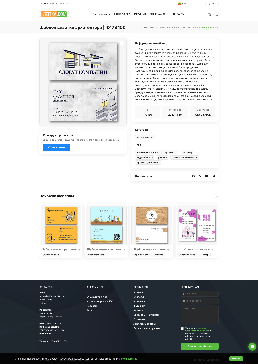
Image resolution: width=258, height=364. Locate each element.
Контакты (178, 14)
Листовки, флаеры (144, 323)
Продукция (140, 287)
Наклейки (139, 301)
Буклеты (138, 296)
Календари (139, 310)
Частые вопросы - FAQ (99, 301)
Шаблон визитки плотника (151, 249)
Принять (236, 358)
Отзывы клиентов (96, 296)
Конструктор (122, 14)
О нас (89, 292)
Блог (89, 310)
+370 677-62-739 (59, 3)
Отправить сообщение (200, 346)
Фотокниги (139, 305)
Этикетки (139, 319)
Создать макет (59, 147)
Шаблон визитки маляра (197, 249)
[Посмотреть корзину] (217, 14)
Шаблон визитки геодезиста (106, 249)
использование (128, 358)
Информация (94, 287)
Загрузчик (139, 14)
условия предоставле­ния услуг (197, 329)
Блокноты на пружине (146, 328)
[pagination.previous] (209, 196)
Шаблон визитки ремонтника (60, 249)
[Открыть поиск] (209, 14)
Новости (91, 305)
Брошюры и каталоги (146, 314)
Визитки (138, 292)
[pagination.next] (216, 196)
